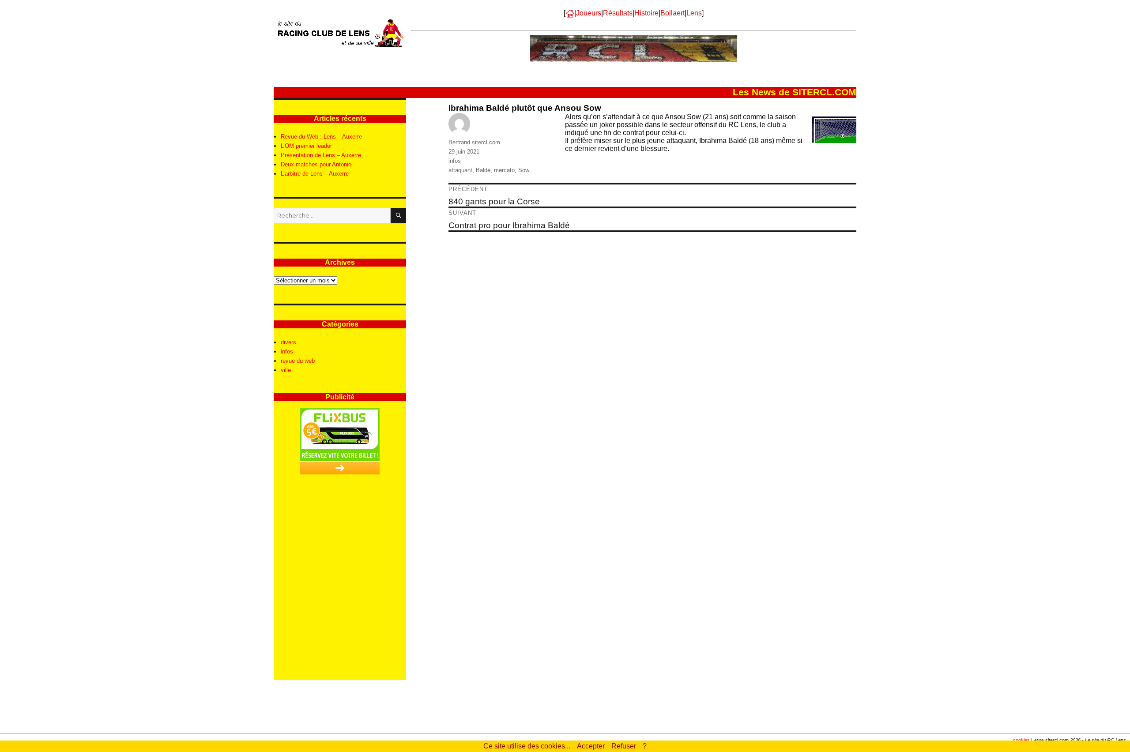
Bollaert (672, 13)
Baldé (483, 170)
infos (454, 161)
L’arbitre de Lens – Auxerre (315, 173)
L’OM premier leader (306, 146)
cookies (1021, 740)
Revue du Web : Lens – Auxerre (321, 136)
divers (288, 342)
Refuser (623, 746)
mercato (504, 170)
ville (286, 370)
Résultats (618, 13)
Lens (694, 13)
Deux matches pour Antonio (316, 164)
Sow (523, 170)
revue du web (298, 360)
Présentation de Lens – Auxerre (321, 155)
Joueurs (588, 13)
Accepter (591, 746)
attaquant (460, 170)
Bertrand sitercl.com (474, 142)
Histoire (646, 13)
